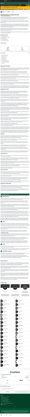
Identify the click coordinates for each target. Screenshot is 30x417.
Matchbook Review (13, 87)
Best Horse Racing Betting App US (5, 399)
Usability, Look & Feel (4, 56)
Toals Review (15, 279)
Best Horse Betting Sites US (3, 5)
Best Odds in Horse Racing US (4, 400)
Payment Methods (4, 57)
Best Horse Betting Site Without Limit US (5, 401)
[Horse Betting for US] (3, 3)
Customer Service (4, 58)
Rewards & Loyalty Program (5, 60)
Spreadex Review (15, 249)
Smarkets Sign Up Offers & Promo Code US (7, 388)
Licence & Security (4, 59)
